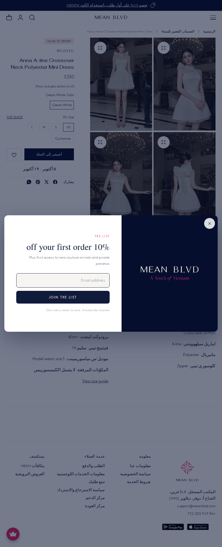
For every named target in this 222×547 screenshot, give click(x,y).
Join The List (63, 297)
